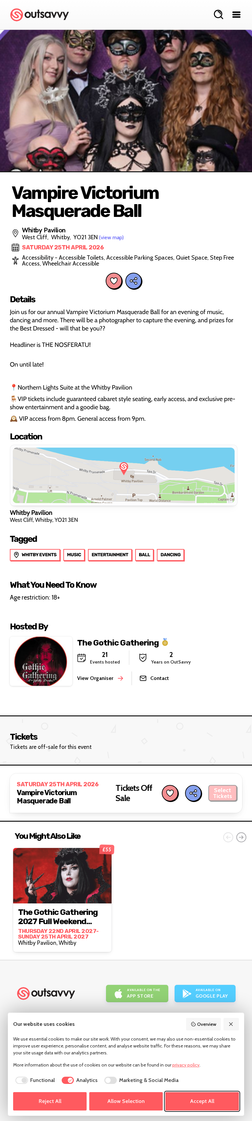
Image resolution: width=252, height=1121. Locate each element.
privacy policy (186, 1065)
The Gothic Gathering (118, 642)
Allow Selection (126, 1101)
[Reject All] (231, 1024)
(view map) (111, 237)
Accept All (202, 1101)
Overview (206, 1024)
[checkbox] (34, 1080)
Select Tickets (222, 793)
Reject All (50, 1101)
